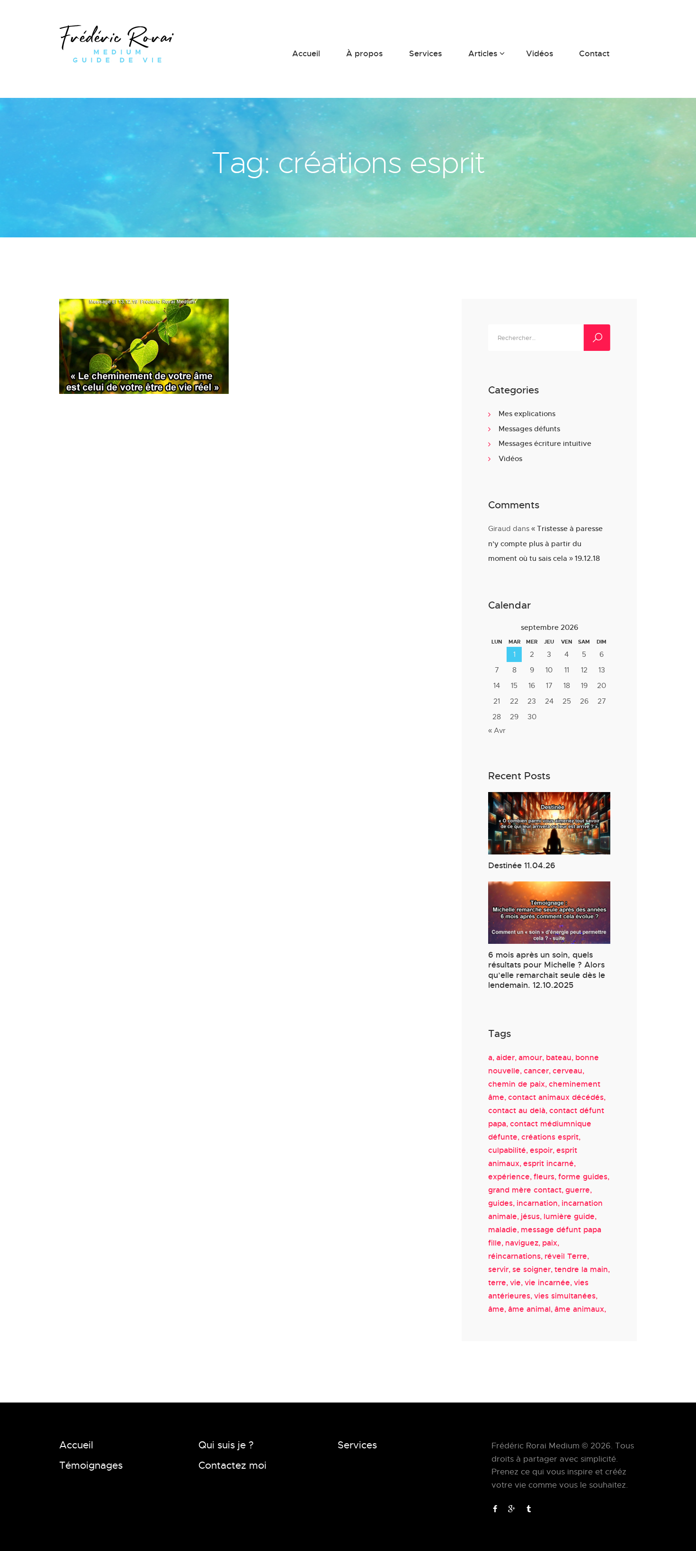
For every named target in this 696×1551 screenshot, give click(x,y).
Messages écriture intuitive (545, 443)
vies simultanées (565, 1295)
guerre (577, 1189)
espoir (541, 1150)
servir (498, 1269)
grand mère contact (525, 1189)
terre (497, 1282)
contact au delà (516, 1110)
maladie (502, 1229)
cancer (536, 1070)
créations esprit (550, 1136)
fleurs (544, 1176)
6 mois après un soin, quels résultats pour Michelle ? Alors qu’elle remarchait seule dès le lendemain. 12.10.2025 (546, 970)
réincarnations (514, 1256)
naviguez (521, 1242)
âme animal (529, 1309)
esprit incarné (548, 1163)
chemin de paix (516, 1084)
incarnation (537, 1203)
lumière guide (569, 1216)
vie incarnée (547, 1282)
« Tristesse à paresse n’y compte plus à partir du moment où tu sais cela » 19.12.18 (545, 543)
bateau (558, 1057)
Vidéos (510, 458)
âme (496, 1309)
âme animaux (579, 1309)
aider (505, 1057)
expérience (509, 1176)
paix (549, 1242)
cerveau (567, 1070)
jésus (530, 1216)
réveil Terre (565, 1256)
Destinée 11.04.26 (521, 865)
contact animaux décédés (556, 1097)
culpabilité (507, 1150)
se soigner (531, 1269)
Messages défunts (529, 428)
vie (515, 1282)
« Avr (497, 730)
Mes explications (527, 413)
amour (530, 1057)
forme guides (582, 1176)
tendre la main (581, 1269)
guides (500, 1203)
